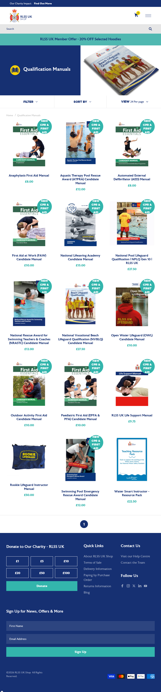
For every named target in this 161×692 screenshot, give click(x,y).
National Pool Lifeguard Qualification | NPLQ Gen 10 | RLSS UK (132, 259)
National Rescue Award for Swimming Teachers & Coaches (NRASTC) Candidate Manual (29, 339)
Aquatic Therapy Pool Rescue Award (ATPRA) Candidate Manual (80, 179)
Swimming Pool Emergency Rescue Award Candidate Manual (80, 495)
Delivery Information (98, 569)
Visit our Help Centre (135, 556)
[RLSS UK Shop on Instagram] (129, 586)
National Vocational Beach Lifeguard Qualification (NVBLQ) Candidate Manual (80, 339)
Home (9, 115)
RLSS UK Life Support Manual (132, 415)
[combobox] (80, 29)
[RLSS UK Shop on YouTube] (146, 586)
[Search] (150, 29)
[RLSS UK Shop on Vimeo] (150, 586)
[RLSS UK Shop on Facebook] (123, 586)
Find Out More (43, 3)
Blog (87, 592)
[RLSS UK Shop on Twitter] (134, 586)
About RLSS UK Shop (98, 556)
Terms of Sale (93, 562)
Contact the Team (133, 562)
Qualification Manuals (28, 115)
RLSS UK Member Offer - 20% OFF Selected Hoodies (80, 39)
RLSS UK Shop (23, 672)
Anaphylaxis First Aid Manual (29, 175)
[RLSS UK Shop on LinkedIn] (140, 586)
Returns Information (97, 586)
